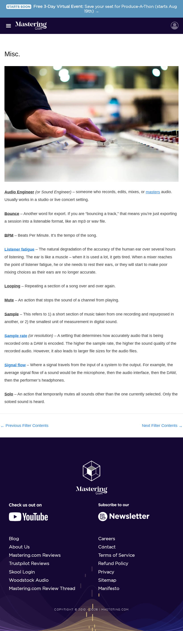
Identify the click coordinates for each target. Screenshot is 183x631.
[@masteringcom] (28, 512)
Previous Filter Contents (24, 426)
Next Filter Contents (162, 426)
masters (153, 192)
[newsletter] (123, 512)
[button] (8, 26)
